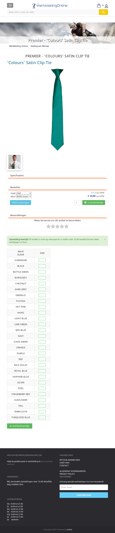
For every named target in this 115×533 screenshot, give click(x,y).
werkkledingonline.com (30, 455)
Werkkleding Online (18, 46)
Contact (64, 465)
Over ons (64, 462)
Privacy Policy (67, 474)
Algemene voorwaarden (73, 471)
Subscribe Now (84, 495)
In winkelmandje (94, 202)
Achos (69, 529)
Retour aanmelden (70, 460)
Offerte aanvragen (20, 202)
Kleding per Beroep (40, 46)
